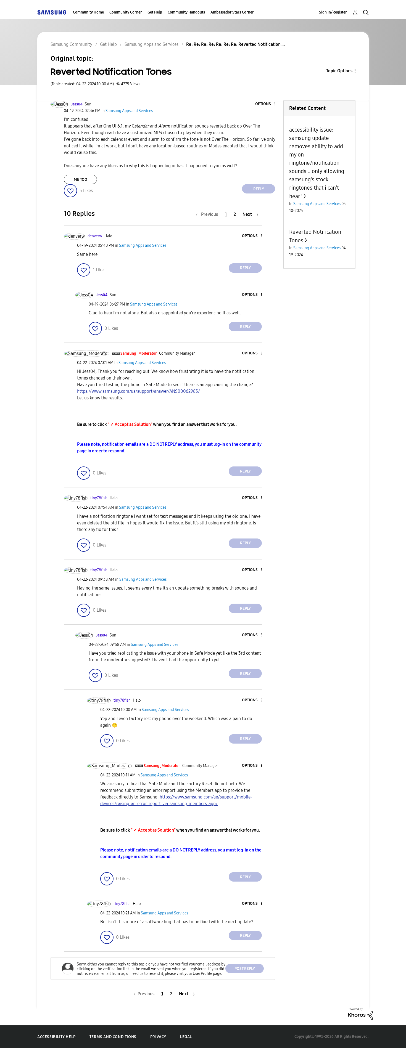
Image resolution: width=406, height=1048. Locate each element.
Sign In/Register (333, 12)
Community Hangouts (186, 12)
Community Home (88, 12)
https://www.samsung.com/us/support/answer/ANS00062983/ (138, 391)
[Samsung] (51, 12)
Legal (186, 1036)
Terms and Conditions (112, 1036)
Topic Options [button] (339, 70)
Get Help (154, 12)
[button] (265, 104)
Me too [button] (80, 179)
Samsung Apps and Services (151, 44)
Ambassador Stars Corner (232, 12)
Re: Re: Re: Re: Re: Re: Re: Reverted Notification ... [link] (235, 44)
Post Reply (244, 968)
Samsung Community (71, 44)
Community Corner (125, 12)
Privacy (158, 1036)
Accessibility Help (56, 1036)
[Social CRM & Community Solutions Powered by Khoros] (360, 1013)
